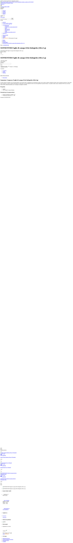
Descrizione (5, 77)
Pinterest (4, 72)
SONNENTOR (6, 45)
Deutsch (4, 10)
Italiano (4, 13)
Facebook (4, 515)
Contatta (4, 541)
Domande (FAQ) (6, 540)
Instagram (4, 517)
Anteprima (3, 455)
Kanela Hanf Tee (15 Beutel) (5, 467)
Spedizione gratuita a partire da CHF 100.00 (25, 1)
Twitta (4, 71)
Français (4, 12)
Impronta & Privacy (6, 538)
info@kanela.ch (6, 508)
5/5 (3, 38)
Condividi (4, 70)
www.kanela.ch (5, 509)
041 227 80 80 (6, 500)
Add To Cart (2, 453)
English (4, 11)
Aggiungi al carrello (4, 66)
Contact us (2, 4)
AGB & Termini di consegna (8, 539)
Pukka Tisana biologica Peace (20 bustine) (8, 457)
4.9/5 (4, 533)
